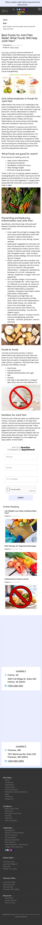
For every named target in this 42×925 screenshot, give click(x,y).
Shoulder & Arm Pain (13, 813)
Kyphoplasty (10, 830)
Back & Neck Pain (12, 809)
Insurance (9, 797)
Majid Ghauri (14, 47)
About (7, 780)
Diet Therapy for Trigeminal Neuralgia (20, 546)
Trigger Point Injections (14, 847)
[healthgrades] (13, 850)
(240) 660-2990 (16, 761)
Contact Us (9, 799)
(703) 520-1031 (15, 686)
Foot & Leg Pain (11, 821)
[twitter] (8, 850)
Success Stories (11, 790)
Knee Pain (9, 818)
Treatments (9, 785)
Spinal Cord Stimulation (14, 833)
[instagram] (9, 850)
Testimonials (10, 787)
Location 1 (21, 671)
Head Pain (9, 811)
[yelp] (11, 850)
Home (5, 20)
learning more (22, 127)
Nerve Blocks (10, 842)
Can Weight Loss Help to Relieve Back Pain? (21, 512)
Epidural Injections (12, 840)
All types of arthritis (9, 52)
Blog (4, 23)
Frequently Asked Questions (16, 792)
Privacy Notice (11, 900)
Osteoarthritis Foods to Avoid (17, 579)
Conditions (9, 782)
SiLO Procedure (11, 835)
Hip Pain (8, 816)
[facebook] (6, 850)
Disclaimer (9, 898)
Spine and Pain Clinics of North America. (28, 914)
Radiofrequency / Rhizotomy (16, 845)
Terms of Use (10, 903)
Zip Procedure (10, 837)
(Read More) (22, 4)
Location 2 (21, 746)
